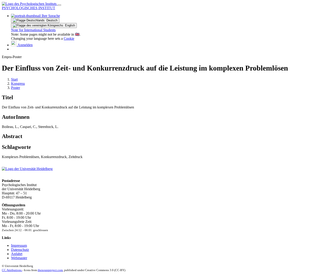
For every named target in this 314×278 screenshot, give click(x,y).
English (69, 25)
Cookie (69, 38)
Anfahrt (16, 254)
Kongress (18, 83)
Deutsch (51, 20)
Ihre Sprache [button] (50, 16)
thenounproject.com (50, 270)
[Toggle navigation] (59, 5)
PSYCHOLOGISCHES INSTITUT (28, 8)
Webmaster (19, 258)
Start (14, 79)
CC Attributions (12, 270)
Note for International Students (33, 30)
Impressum (19, 245)
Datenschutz (20, 250)
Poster (15, 88)
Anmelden (25, 45)
